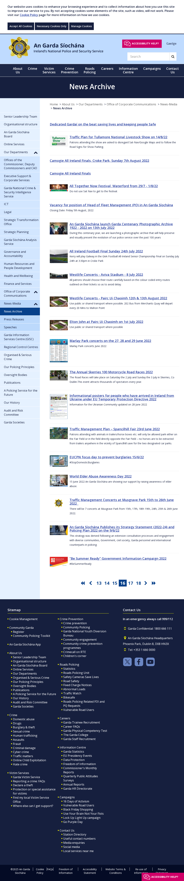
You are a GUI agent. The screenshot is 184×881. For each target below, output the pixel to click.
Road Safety (71, 681)
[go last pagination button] (154, 583)
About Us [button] (17, 70)
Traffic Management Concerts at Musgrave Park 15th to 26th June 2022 (122, 502)
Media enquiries (74, 843)
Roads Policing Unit (76, 673)
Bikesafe (69, 697)
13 (99, 583)
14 (106, 583)
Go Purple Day (73, 822)
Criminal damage (24, 748)
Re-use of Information (141, 871)
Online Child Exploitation (29, 760)
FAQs (50, 869)
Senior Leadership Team (29, 657)
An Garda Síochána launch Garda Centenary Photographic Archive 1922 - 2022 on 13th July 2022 (121, 226)
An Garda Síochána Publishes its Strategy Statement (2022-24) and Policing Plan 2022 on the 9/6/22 (122, 529)
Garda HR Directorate (77, 789)
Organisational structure (29, 661)
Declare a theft (23, 785)
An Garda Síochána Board (30, 665)
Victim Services (19, 773)
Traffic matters (23, 756)
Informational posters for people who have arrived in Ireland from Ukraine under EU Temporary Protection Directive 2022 (122, 397)
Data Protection (74, 760)
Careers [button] (107, 68)
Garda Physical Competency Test (85, 731)
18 (138, 583)
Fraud (17, 744)
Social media (71, 847)
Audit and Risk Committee (30, 702)
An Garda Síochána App (25, 644)
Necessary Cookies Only (51, 26)
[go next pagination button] (146, 583)
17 (130, 583)
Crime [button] (32, 68)
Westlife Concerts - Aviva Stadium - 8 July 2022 (106, 274)
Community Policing (76, 627)
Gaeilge (171, 43)
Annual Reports (73, 784)
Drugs (17, 723)
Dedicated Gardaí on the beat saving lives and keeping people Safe (103, 124)
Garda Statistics (73, 752)
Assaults (18, 740)
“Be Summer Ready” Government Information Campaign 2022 (118, 558)
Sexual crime (21, 731)
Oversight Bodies (24, 686)
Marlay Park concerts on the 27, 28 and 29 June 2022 (110, 341)
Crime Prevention (71, 619)
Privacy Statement (162, 871)
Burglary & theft (24, 727)
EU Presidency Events (77, 756)
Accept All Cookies (21, 26)
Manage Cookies (81, 26)
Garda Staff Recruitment (79, 739)
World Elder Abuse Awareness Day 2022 (101, 476)
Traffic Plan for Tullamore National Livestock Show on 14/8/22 (118, 137)
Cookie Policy (29, 15)
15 (114, 583)
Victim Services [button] (49, 70)
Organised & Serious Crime (31, 678)
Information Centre (73, 747)
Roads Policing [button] (90, 70)
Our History (21, 698)
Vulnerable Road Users (78, 710)
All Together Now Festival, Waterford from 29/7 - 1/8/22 (114, 186)
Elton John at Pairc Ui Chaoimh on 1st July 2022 (106, 321)
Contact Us (67, 830)
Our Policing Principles (28, 682)
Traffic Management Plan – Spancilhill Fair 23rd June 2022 (115, 429)
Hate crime (20, 764)
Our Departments (91, 104)
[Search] (172, 56)
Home (54, 104)
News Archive (62, 108)
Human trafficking (25, 736)
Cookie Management (23, 619)
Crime (13, 715)
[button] (36, 152)
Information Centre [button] (128, 70)
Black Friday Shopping (78, 809)
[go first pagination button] (83, 583)
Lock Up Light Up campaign (81, 818)
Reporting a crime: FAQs (29, 781)
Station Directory (74, 834)
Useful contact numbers (79, 839)
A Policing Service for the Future (34, 694)
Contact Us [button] (172, 70)
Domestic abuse (23, 719)
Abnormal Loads (74, 689)
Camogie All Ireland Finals (70, 173)
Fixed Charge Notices (77, 685)
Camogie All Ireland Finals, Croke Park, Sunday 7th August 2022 (99, 160)
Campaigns (67, 797)
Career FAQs (71, 727)
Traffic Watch (72, 693)
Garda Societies (23, 706)
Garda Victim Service (26, 777)
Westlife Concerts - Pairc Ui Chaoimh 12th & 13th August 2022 (118, 298)
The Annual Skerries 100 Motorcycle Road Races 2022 (111, 372)
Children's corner (74, 656)
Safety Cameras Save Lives (81, 677)
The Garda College (75, 735)
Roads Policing (69, 665)
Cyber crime (21, 752)
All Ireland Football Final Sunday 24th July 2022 (106, 251)
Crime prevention (75, 623)
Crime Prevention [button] (69, 70)
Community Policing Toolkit (31, 636)
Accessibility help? (145, 43)
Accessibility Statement (90, 871)
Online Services (23, 669)
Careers (65, 718)
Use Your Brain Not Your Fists (83, 814)
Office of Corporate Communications (131, 104)
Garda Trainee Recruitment (81, 722)
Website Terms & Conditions (115, 871)
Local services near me (78, 851)
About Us (68, 104)
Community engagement (80, 640)
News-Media (168, 104)
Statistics (69, 669)
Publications (21, 690)
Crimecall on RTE (74, 652)
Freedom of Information (79, 764)
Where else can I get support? (33, 806)
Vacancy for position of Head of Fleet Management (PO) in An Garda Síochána (111, 205)
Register (18, 632)
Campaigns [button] (152, 68)
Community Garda (21, 628)
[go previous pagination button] (91, 583)
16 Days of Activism (76, 801)
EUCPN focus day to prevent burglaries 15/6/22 (107, 457)
